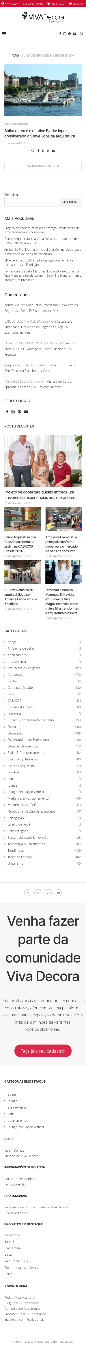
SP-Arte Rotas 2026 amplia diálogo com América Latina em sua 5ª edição (20, 597)
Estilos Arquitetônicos (45, 759)
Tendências (45, 850)
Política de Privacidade (20, 1179)
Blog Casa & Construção (21, 1303)
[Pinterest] (69, 33)
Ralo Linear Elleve (16, 1261)
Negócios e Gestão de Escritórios (45, 811)
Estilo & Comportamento (45, 753)
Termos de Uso (15, 1184)
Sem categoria (45, 831)
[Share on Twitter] (43, 151)
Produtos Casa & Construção (25, 1314)
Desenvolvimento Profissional (45, 740)
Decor (45, 727)
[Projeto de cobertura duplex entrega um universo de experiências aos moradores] (43, 460)
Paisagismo (45, 818)
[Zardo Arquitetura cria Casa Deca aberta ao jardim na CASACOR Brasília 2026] (22, 519)
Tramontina (12, 1248)
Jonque (9, 365)
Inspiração (57, 3)
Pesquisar (11, 195)
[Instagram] (64, 33)
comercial (45, 714)
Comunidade (35, 3)
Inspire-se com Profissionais (24, 1319)
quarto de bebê (45, 824)
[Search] (81, 33)
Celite (8, 1274)
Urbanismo (45, 863)
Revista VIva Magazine (19, 1297)
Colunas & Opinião (45, 707)
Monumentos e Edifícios (45, 805)
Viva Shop (78, 3)
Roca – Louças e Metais (21, 1268)
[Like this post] (32, 151)
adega (45, 642)
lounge (45, 785)
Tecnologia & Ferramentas (45, 844)
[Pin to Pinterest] (48, 151)
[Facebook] (60, 33)
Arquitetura (45, 674)
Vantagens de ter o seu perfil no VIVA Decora (36, 1207)
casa (45, 694)
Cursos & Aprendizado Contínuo (45, 720)
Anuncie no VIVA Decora (21, 1156)
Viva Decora (12, 3)
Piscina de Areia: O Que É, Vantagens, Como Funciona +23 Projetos (39, 348)
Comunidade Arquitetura (22, 1308)
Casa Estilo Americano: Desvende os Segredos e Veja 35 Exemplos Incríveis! (38, 326)
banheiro (45, 681)
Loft (45, 779)
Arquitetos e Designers (45, 668)
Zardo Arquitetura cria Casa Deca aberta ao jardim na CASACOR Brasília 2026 (20, 544)
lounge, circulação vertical (45, 792)
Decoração (45, 733)
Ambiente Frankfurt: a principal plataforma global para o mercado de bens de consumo (43, 251)
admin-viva (12, 305)
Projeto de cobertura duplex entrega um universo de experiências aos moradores (42, 230)
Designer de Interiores (45, 746)
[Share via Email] (53, 151)
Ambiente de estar (45, 648)
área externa (45, 661)
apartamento (45, 655)
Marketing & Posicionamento (45, 798)
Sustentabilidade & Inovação (45, 837)
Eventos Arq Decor (45, 766)
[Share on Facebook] (38, 151)
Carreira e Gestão (45, 687)
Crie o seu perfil (15, 1213)
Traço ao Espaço (45, 857)
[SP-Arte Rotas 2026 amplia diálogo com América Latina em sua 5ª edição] (22, 572)
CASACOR (45, 700)
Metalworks (12, 1235)
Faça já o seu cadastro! (43, 1051)
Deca (8, 1254)
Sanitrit (9, 1241)
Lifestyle (45, 772)
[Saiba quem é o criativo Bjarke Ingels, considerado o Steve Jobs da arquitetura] (43, 90)
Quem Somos (14, 1150)
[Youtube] (74, 33)
